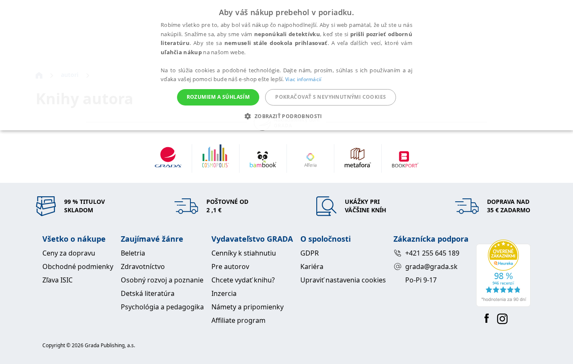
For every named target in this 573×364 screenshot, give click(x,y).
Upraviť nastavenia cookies (343, 280)
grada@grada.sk (431, 266)
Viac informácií (303, 79)
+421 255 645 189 (432, 253)
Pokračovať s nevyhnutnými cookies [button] (330, 96)
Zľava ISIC (57, 280)
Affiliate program (238, 320)
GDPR (309, 253)
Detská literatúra (148, 293)
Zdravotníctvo (143, 266)
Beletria (133, 253)
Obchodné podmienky (77, 266)
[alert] (286, 65)
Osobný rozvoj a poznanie (162, 280)
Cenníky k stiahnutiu (243, 253)
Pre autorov (230, 266)
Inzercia (224, 293)
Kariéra (311, 266)
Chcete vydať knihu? (243, 280)
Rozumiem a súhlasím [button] (218, 96)
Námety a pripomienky (247, 306)
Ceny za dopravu (68, 253)
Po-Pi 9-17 (421, 280)
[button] (286, 116)
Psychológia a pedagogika (162, 306)
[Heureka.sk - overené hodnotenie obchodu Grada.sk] (503, 273)
